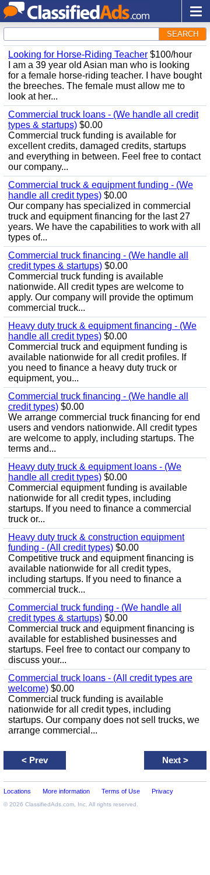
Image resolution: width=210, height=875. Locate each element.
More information (66, 791)
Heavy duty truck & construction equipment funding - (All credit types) (96, 542)
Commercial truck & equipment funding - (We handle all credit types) (100, 190)
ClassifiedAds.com (49, 804)
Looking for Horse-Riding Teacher (78, 54)
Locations (17, 791)
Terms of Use (121, 791)
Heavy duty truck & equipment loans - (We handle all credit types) (94, 472)
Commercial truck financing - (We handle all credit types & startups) (98, 260)
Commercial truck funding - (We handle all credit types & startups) (94, 613)
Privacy (162, 791)
